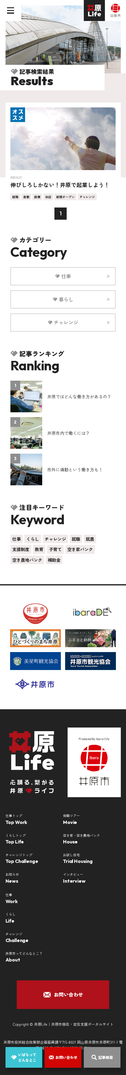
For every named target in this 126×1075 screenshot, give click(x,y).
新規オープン (65, 196)
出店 (48, 196)
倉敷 (26, 196)
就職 (15, 196)
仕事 (16, 539)
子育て (55, 549)
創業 (37, 196)
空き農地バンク (27, 560)
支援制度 (20, 549)
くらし (32, 539)
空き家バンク (80, 549)
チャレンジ (87, 196)
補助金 (54, 560)
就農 (90, 539)
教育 (39, 549)
